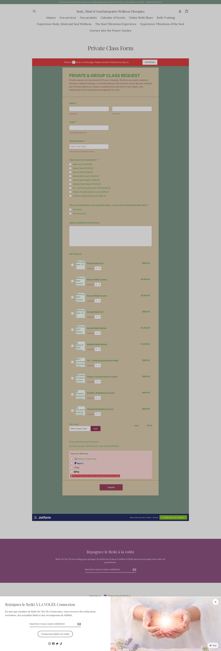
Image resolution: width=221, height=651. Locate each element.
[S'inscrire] (79, 624)
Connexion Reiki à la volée (55, 634)
